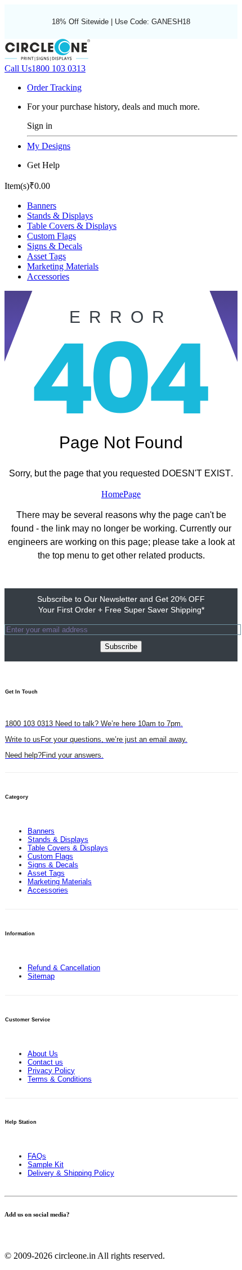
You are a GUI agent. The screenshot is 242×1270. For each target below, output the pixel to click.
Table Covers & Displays (71, 226)
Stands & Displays (60, 215)
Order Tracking (54, 87)
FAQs (37, 1156)
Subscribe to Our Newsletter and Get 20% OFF (121, 604)
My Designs (48, 146)
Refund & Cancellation (64, 967)
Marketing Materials (62, 266)
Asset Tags (46, 256)
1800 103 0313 (45, 68)
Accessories (48, 276)
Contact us (45, 1062)
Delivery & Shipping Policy (71, 1173)
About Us (43, 1054)
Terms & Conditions (60, 1079)
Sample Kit (46, 1164)
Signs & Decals (54, 246)
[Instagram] (28, 1236)
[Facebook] (8, 1236)
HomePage (121, 494)
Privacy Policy (51, 1070)
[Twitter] (14, 1236)
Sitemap (41, 976)
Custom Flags (51, 236)
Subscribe (121, 646)
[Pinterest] (21, 1236)
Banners (41, 205)
